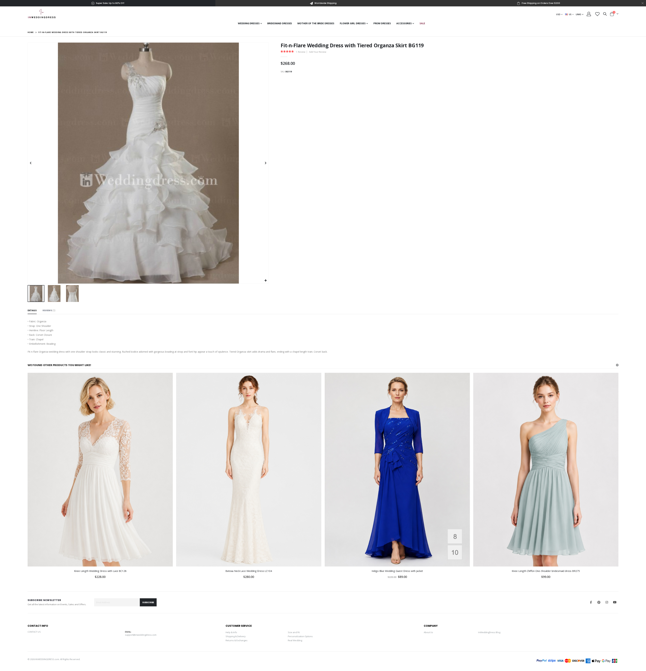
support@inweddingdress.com (141, 634)
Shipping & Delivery (236, 636)
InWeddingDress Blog (489, 632)
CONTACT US (34, 631)
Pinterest (599, 602)
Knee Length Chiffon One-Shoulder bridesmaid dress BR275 (546, 571)
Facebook (591, 602)
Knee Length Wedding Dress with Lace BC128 (100, 571)
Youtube (614, 602)
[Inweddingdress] (42, 13)
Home (31, 32)
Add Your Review (317, 51)
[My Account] (589, 14)
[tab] (32, 310)
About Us (428, 632)
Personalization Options (300, 636)
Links (578, 14)
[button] (266, 281)
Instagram (606, 602)
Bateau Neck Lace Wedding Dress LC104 (248, 571)
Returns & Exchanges (236, 640)
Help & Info (231, 632)
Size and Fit (294, 632)
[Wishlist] (597, 14)
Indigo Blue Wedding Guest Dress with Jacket (397, 571)
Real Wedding (295, 640)
